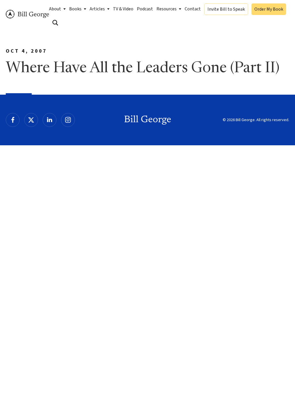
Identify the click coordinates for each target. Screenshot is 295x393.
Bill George (27, 14)
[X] (31, 120)
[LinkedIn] (49, 120)
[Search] (55, 23)
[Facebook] (13, 120)
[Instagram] (68, 120)
